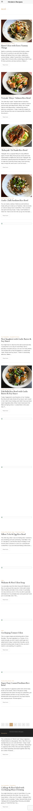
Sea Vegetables (5, 337)
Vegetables (13, 785)
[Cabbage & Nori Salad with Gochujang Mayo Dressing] (16, 727)
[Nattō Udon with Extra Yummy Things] (16, 30)
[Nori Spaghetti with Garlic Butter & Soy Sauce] (16, 279)
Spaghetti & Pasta (14, 337)
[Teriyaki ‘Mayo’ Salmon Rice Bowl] (16, 83)
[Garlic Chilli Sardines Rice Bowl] (16, 185)
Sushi (16, 148)
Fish (13, 96)
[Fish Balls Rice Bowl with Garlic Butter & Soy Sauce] (16, 376)
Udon (13, 43)
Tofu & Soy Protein (6, 43)
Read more (5, 64)
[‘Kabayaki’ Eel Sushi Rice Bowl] (16, 135)
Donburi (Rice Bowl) (6, 96)
